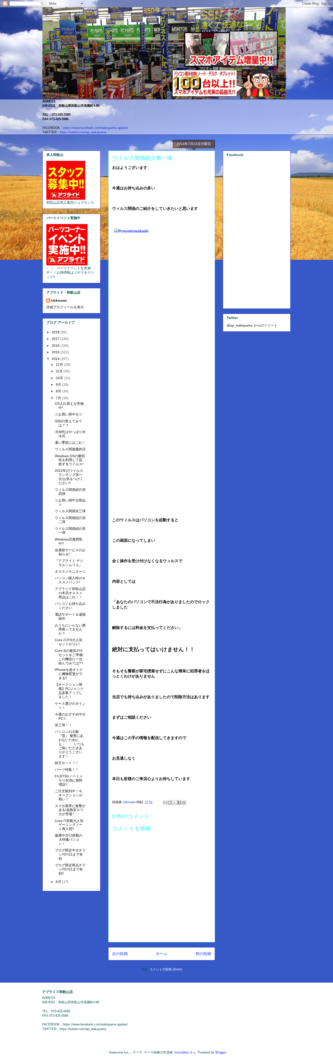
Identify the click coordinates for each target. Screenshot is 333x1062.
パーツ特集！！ (67, 770)
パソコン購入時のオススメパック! (70, 580)
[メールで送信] (165, 802)
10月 (60, 378)
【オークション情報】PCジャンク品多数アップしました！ (69, 691)
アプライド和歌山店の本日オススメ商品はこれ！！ (70, 593)
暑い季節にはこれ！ (70, 442)
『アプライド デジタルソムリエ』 (69, 563)
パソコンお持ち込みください (70, 606)
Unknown (59, 300)
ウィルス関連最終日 (70, 449)
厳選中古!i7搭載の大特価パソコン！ (68, 839)
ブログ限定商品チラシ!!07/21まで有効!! (70, 869)
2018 (56, 332)
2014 (56, 359)
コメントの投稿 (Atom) (165, 969)
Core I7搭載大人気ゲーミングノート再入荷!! (69, 825)
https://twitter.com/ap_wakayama (83, 132)
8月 (59, 391)
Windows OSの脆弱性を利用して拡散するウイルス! (70, 460)
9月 (59, 384)
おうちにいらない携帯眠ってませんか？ (70, 629)
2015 (56, 352)
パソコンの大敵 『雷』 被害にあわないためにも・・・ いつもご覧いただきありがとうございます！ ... (69, 744)
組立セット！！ (67, 763)
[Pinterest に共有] (183, 802)
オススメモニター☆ (70, 571)
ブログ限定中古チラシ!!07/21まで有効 (70, 854)
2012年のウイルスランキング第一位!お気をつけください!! (69, 477)
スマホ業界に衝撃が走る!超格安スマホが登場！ (70, 810)
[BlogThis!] (169, 802)
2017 (56, 339)
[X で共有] (174, 802)
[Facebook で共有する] (179, 802)
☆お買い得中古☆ (68, 414)
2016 (56, 346)
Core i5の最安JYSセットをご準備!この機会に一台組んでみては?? (69, 657)
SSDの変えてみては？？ (68, 423)
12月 (60, 365)
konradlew (182, 1052)
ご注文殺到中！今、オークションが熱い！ (70, 795)
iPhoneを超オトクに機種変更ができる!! (69, 674)
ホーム (161, 954)
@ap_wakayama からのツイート (252, 325)
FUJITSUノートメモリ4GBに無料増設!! (69, 780)
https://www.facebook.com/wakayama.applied (95, 128)
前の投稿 (203, 954)
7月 (59, 398)
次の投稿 (120, 954)
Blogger (220, 1052)
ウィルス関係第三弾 (70, 511)
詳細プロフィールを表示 (65, 307)
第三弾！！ (63, 725)
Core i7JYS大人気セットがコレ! (68, 642)
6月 (59, 882)
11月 (60, 371)
